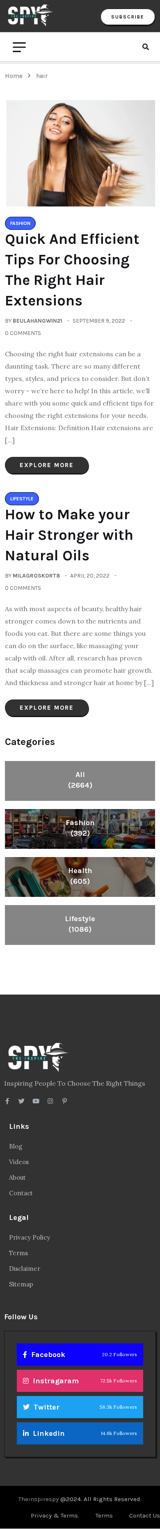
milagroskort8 (36, 575)
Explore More (47, 465)
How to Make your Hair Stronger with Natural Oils (69, 535)
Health (80, 876)
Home (15, 76)
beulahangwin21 (37, 320)
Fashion (80, 828)
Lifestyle (80, 924)
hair (42, 76)
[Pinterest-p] (65, 1101)
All (80, 780)
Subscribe (127, 17)
